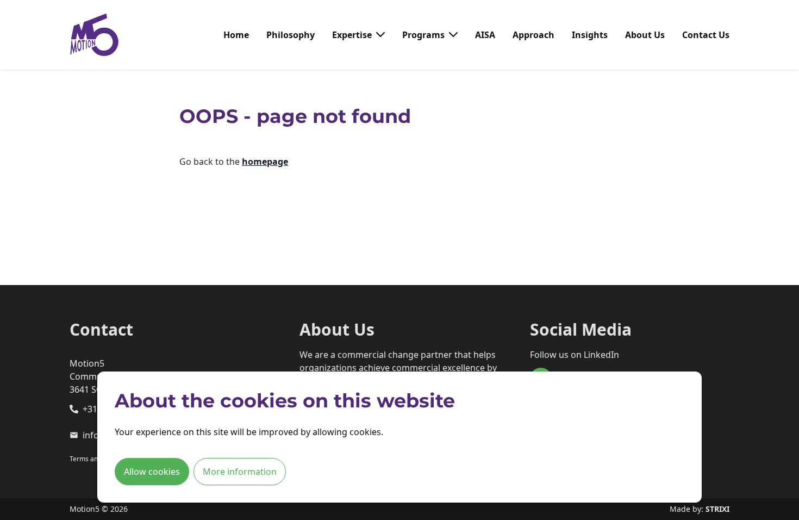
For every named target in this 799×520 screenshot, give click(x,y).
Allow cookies (152, 472)
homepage (265, 162)
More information (240, 472)
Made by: (699, 509)
